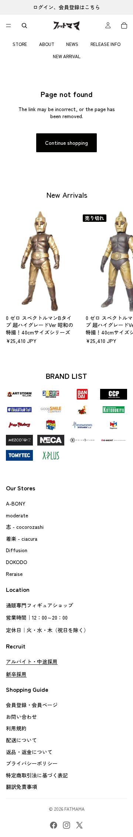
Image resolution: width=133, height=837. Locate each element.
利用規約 (16, 728)
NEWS (72, 44)
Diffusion (16, 550)
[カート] (124, 25)
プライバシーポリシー (32, 763)
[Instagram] (66, 825)
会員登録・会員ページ (32, 704)
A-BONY (15, 503)
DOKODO (16, 562)
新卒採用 (16, 673)
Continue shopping (66, 142)
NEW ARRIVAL (67, 56)
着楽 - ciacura (21, 538)
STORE (20, 44)
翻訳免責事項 (21, 786)
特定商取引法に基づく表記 (37, 774)
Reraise (14, 573)
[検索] (24, 25)
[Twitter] (79, 825)
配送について (21, 740)
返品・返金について (29, 751)
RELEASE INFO (105, 44)
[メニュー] (8, 25)
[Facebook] (53, 825)
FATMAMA (74, 809)
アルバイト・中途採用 (32, 661)
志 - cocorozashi (25, 526)
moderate (17, 514)
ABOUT (46, 44)
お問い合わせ (21, 716)
